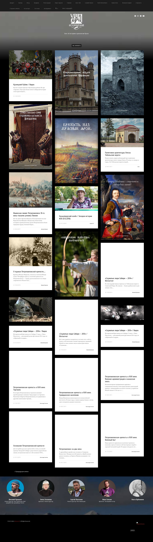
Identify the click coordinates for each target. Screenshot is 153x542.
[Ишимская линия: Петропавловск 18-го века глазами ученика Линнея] (30, 190)
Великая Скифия (126, 3)
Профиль (36, 3)
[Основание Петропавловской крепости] (30, 425)
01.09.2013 (109, 342)
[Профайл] (15, 488)
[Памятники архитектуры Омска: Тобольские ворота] (122, 132)
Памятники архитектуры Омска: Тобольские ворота (118, 153)
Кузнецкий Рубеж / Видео (23, 84)
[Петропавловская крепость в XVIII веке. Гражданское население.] (76, 372)
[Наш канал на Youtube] (144, 16)
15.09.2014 (109, 292)
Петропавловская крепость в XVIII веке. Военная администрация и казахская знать (121, 379)
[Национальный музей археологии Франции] (76, 82)
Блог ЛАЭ (78, 3)
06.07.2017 (109, 166)
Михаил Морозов (44, 285)
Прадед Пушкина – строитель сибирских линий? (122, 183)
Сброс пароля (59, 3)
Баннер (20, 3)
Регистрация (47, 3)
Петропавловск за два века (70, 449)
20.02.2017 (17, 229)
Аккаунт (12, 3)
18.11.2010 (63, 462)
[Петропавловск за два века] (76, 429)
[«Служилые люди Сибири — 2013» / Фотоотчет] (76, 314)
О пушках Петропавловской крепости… (29, 271)
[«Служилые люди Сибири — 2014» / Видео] (30, 309)
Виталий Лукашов (122, 110)
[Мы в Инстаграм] (138, 16)
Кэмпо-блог (115, 3)
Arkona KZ (17, 521)
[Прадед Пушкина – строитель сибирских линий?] (122, 207)
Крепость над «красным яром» (76, 126)
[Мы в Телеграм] (141, 16)
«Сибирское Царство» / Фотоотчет (76, 239)
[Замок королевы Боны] (122, 82)
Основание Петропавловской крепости (28, 446)
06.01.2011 (63, 406)
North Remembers (102, 3)
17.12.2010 (109, 451)
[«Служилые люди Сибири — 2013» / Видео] (122, 313)
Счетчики (37, 8)
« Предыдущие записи (21, 471)
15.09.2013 (63, 350)
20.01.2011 (109, 395)
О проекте (138, 3)
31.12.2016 (63, 223)
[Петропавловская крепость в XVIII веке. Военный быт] (122, 417)
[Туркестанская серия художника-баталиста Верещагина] (30, 136)
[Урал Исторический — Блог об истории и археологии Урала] (76, 22)
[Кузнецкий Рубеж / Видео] (30, 64)
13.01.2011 (17, 403)
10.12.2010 (17, 457)
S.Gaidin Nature (89, 3)
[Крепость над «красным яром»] (76, 150)
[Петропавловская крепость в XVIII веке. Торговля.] (30, 366)
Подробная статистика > (132, 530)
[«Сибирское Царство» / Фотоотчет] (76, 264)
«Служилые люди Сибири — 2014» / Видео (30, 331)
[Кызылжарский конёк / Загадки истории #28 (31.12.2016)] (76, 198)
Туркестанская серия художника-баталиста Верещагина (30, 115)
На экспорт (27, 8)
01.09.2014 (17, 342)
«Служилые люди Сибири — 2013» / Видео (121, 330)
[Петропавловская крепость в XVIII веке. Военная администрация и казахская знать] (122, 360)
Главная (69, 3)
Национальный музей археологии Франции (76, 74)
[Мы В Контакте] (135, 16)
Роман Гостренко (76, 292)
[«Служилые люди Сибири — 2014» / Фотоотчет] (122, 258)
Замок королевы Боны (122, 57)
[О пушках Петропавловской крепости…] (30, 251)
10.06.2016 (17, 285)
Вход (28, 3)
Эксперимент (47, 8)
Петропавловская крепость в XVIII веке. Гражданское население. (75, 393)
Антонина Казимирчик (31, 165)
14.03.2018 (17, 96)
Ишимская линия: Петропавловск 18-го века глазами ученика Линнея (29, 214)
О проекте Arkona (15, 8)
